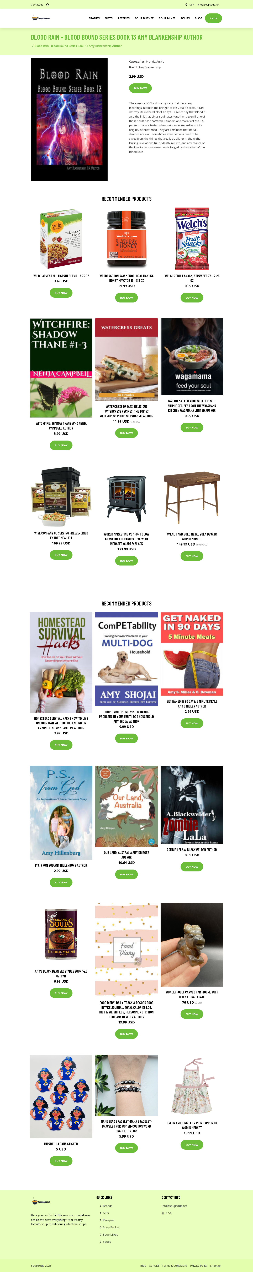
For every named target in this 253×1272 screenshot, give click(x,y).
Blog (198, 18)
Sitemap (215, 1266)
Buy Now (140, 88)
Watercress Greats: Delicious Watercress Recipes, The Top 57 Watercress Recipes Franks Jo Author (126, 411)
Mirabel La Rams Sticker (61, 1144)
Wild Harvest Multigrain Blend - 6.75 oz (61, 276)
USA (191, 4)
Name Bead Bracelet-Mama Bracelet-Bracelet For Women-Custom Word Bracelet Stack (126, 1126)
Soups (185, 18)
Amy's (160, 61)
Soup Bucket (144, 18)
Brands (107, 1206)
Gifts (109, 18)
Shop (213, 18)
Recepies (124, 18)
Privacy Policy (198, 1266)
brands (94, 18)
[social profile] (47, 4)
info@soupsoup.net (208, 4)
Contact (154, 1266)
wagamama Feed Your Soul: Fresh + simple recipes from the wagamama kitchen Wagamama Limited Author (192, 405)
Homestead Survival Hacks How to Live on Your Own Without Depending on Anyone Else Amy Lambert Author (61, 723)
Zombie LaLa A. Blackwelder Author (192, 849)
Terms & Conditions (174, 1266)
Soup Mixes (167, 18)
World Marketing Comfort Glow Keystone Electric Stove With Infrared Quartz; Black (126, 539)
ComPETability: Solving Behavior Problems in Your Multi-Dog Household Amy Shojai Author (126, 716)
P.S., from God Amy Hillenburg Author (61, 865)
